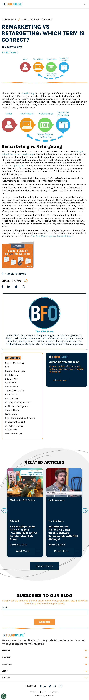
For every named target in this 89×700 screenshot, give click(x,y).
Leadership (11, 414)
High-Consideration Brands (20, 418)
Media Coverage (13, 433)
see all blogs (44, 565)
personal (19, 165)
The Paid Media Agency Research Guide (52, 236)
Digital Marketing (14, 363)
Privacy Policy (34, 692)
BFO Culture (11, 398)
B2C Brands (11, 379)
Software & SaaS (14, 426)
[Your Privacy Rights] (3, 696)
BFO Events (11, 430)
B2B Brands (11, 386)
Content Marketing (15, 390)
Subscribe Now (59, 380)
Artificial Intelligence (16, 406)
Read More (22, 551)
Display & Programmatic (37, 19)
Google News (12, 410)
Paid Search (9, 19)
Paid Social (11, 383)
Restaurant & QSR (15, 422)
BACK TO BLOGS (16, 274)
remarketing (27, 93)
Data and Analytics (15, 371)
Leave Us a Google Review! (51, 692)
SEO (7, 367)
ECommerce (11, 394)
